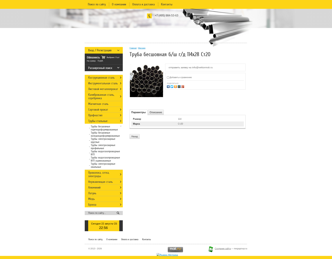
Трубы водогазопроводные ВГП (105, 153)
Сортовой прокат (98, 109)
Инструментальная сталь (103, 83)
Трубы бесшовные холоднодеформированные (105, 134)
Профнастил (95, 115)
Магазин (141, 48)
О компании (119, 4)
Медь (91, 199)
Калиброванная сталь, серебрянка (101, 96)
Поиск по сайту (97, 4)
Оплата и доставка (143, 4)
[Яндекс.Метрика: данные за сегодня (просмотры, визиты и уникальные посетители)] (167, 255)
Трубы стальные (98, 121)
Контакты (166, 4)
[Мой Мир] (179, 86)
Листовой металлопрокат (103, 89)
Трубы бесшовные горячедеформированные (104, 128)
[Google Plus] (183, 86)
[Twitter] (172, 86)
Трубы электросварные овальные (103, 165)
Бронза (92, 204)
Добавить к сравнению (180, 77)
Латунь (92, 193)
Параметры (138, 112)
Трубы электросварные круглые (103, 140)
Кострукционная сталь (101, 77)
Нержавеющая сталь (100, 181)
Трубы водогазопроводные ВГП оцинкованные (105, 159)
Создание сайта (223, 248)
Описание (156, 112)
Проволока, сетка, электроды (98, 174)
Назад (134, 136)
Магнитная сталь (98, 104)
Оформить (93, 57)
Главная (133, 48)
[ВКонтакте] (168, 86)
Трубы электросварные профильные (103, 147)
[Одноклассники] (176, 86)
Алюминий (94, 187)
